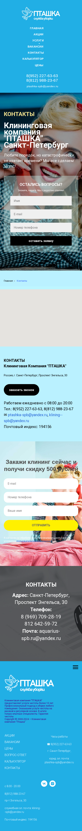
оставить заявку (41, 567)
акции (38, 34)
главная (37, 28)
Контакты (36, 52)
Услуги (38, 40)
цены (39, 65)
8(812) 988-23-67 (42, 80)
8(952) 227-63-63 (42, 75)
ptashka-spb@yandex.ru (42, 86)
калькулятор (33, 58)
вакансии (35, 46)
